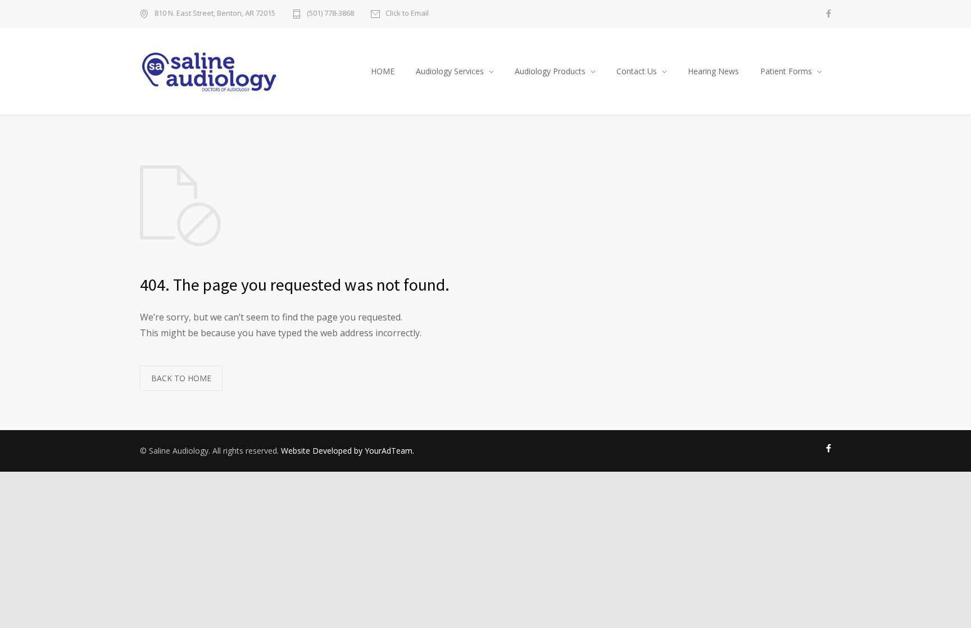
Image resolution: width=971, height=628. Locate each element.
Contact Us (636, 71)
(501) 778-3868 (330, 14)
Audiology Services (450, 71)
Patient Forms (786, 71)
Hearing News (713, 71)
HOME (382, 71)
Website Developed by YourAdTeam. (347, 450)
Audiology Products (550, 71)
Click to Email (407, 14)
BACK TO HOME (181, 378)
